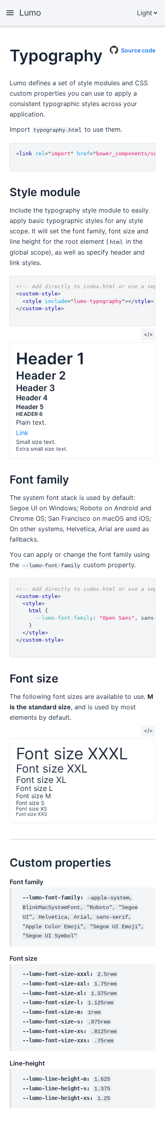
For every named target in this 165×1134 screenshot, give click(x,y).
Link (22, 433)
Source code (138, 49)
